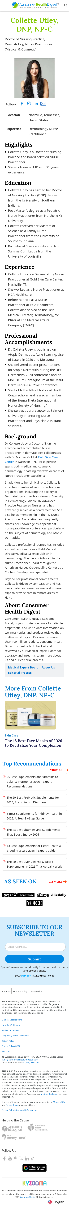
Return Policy (8, 1040)
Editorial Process (20, 673)
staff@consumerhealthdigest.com (20, 1059)
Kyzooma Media (27, 1197)
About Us (48, 667)
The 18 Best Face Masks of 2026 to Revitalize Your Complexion (33, 743)
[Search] (65, 6)
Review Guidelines (10, 1030)
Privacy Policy (12, 1104)
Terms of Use (59, 1102)
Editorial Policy (20, 991)
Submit (34, 959)
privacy (26, 975)
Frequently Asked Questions (15, 1035)
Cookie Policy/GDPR (11, 1046)
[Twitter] (21, 1158)
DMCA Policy (36, 991)
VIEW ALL (57, 770)
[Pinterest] (15, 1158)
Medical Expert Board (23, 667)
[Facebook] (4, 1158)
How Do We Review (11, 1025)
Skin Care (11, 735)
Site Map (6, 1051)
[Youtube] (10, 1158)
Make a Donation (10, 1143)
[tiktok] (32, 1158)
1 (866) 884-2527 (31, 1062)
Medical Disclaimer (49, 1093)
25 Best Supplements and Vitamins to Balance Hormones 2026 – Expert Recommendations (32, 781)
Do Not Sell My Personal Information (19, 1110)
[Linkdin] (27, 1158)
